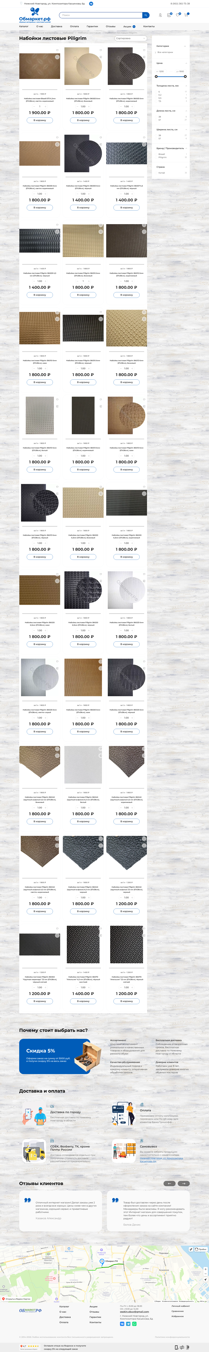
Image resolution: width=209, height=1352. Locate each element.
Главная (23, 32)
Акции (127, 26)
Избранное (178, 1316)
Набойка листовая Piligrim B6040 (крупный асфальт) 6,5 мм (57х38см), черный (83, 889)
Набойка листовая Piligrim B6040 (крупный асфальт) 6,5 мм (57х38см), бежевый (39, 799)
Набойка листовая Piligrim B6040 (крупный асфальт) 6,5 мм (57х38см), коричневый (126, 799)
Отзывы (110, 26)
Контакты (149, 26)
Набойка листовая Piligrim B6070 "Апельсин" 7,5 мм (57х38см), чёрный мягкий (126, 979)
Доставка (56, 26)
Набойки (68, 32)
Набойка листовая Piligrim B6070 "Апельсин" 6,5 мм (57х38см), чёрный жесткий (83, 979)
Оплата (74, 26)
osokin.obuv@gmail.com (134, 1311)
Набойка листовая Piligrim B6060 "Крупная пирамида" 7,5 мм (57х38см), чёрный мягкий (40, 979)
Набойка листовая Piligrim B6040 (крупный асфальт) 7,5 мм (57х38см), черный (126, 889)
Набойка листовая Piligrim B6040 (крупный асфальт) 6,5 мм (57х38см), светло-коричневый (39, 889)
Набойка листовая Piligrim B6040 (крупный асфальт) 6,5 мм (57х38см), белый (83, 799)
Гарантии (92, 26)
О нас (39, 26)
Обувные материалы (45, 32)
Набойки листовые (89, 32)
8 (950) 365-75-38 (180, 3)
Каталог (23, 26)
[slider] (156, 76)
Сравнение (178, 1311)
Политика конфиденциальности (172, 1337)
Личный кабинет (181, 1306)
